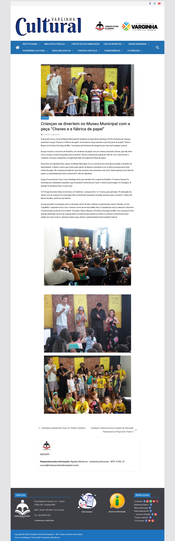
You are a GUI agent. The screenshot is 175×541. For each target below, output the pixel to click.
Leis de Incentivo (113, 44)
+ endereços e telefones (44, 520)
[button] (39, 44)
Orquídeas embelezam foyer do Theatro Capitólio (63, 428)
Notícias (45, 118)
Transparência (112, 50)
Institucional (30, 44)
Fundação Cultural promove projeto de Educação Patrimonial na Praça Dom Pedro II (112, 430)
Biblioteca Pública (54, 44)
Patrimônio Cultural (34, 50)
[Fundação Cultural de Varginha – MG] (87, 14)
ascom (56, 134)
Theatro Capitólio (87, 50)
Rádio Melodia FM (61, 50)
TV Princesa (133, 50)
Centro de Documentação (85, 44)
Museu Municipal (138, 44)
